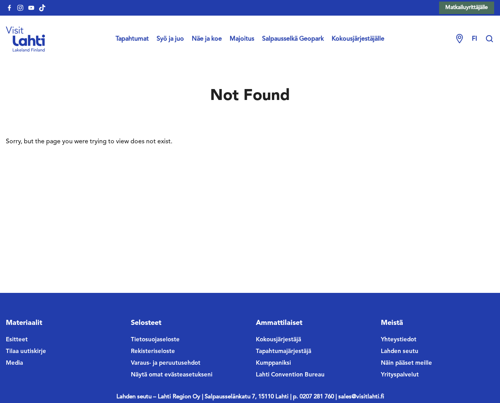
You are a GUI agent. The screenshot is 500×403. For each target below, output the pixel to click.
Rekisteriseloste (153, 352)
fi (474, 39)
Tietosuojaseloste (155, 340)
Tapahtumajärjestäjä (283, 352)
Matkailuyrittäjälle (466, 7)
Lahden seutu (399, 352)
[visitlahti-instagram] (20, 7)
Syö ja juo (170, 39)
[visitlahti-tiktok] (42, 7)
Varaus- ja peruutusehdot (165, 363)
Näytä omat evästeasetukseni (171, 375)
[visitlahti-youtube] (31, 7)
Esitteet (17, 340)
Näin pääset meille (406, 363)
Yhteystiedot (398, 340)
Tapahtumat (132, 39)
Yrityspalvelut (400, 375)
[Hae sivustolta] (489, 39)
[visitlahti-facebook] (9, 7)
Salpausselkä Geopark (293, 39)
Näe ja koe (207, 39)
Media (14, 363)
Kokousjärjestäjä (278, 340)
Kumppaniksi (273, 363)
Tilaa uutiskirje (26, 352)
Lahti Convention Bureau (290, 375)
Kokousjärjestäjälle (358, 39)
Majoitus (242, 39)
